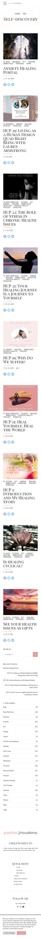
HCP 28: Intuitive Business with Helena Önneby (19, 680)
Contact (16, 876)
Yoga (5, 810)
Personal (20, 63)
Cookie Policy (18, 884)
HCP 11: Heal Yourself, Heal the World (18, 425)
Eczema (24, 202)
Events (5, 737)
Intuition (32, 277)
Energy (19, 124)
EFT (24, 62)
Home (17, 13)
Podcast (26, 279)
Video (26, 126)
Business (16, 62)
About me (19, 870)
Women (5, 800)
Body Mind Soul (12, 202)
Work (28, 63)
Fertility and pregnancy (11, 741)
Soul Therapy (7, 785)
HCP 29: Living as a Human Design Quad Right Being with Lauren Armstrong (19, 140)
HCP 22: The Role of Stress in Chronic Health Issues (19, 218)
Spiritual (17, 126)
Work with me (20, 873)
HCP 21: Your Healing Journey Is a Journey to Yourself (20, 291)
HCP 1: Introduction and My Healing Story (19, 495)
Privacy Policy (18, 881)
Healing (31, 62)
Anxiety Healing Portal (19, 70)
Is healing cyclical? (13, 563)
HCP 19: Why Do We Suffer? (18, 359)
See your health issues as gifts (20, 625)
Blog (8, 62)
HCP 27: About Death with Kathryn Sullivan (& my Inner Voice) (21, 686)
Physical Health (21, 206)
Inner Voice (26, 204)
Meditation (7, 761)
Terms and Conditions (20, 879)
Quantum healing (9, 780)
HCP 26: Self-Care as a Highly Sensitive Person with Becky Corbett (22, 693)
